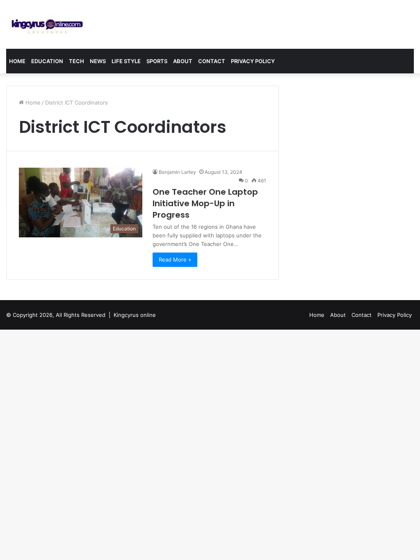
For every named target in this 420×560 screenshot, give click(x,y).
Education (47, 61)
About (182, 61)
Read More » (175, 259)
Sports (156, 61)
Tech (76, 61)
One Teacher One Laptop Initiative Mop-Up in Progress (205, 203)
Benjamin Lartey (177, 172)
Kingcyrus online (135, 315)
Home (17, 61)
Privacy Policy (253, 61)
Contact (211, 61)
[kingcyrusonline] (47, 24)
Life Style (126, 61)
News (98, 61)
